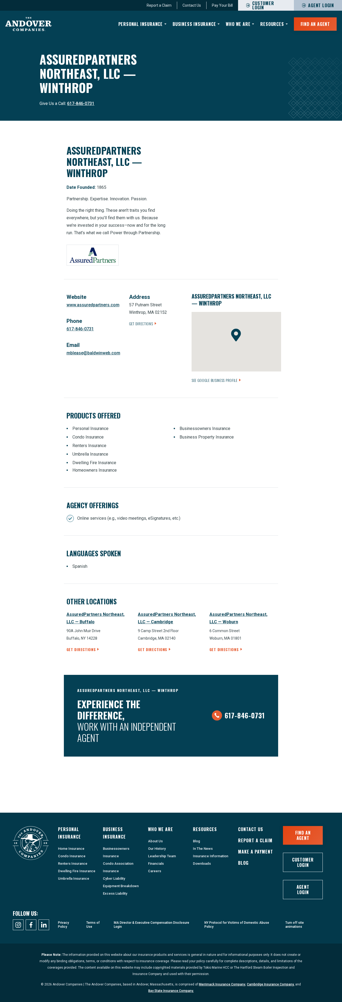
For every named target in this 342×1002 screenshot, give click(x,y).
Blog (196, 841)
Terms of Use (93, 924)
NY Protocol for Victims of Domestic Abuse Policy (236, 924)
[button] (236, 335)
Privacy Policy (63, 924)
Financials (156, 864)
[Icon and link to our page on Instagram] (18, 924)
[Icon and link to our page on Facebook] (31, 924)
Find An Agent (315, 24)
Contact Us (191, 5)
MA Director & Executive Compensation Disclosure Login (151, 924)
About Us (155, 841)
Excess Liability (115, 893)
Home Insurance (71, 849)
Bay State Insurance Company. (171, 991)
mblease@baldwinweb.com (93, 352)
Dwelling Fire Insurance (76, 871)
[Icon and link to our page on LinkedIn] (43, 924)
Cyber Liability (114, 878)
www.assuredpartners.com (93, 304)
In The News (203, 849)
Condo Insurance (72, 856)
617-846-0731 (80, 103)
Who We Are (238, 24)
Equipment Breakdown (121, 886)
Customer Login (303, 862)
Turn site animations (294, 924)
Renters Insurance (72, 864)
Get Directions (141, 323)
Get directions (81, 649)
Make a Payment (255, 851)
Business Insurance (194, 24)
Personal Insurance (140, 24)
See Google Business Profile (215, 380)
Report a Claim (159, 5)
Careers (154, 871)
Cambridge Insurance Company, (270, 984)
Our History (157, 849)
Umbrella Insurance (73, 878)
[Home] (28, 24)
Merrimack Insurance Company (222, 984)
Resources (272, 24)
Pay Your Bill (222, 5)
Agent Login (321, 5)
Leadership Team (162, 856)
